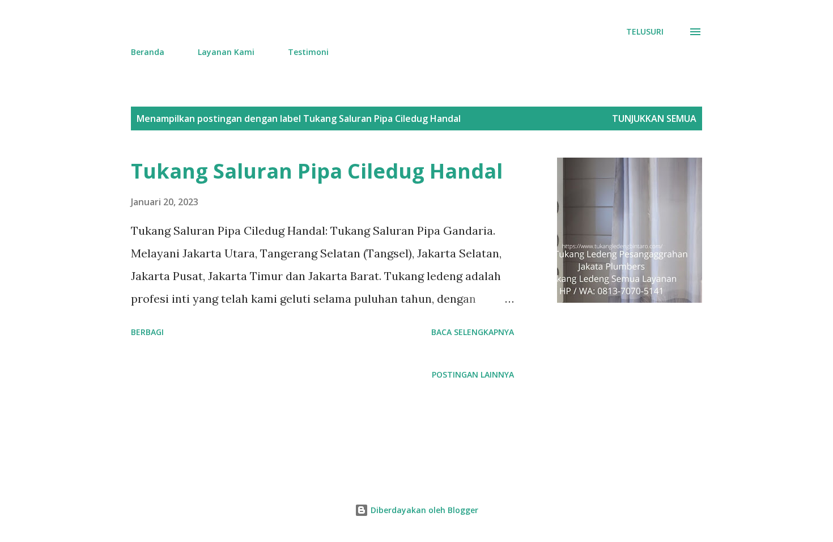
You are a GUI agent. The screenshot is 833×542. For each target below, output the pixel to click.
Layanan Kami (226, 51)
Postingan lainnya (473, 374)
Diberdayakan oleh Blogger (423, 510)
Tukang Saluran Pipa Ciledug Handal (317, 171)
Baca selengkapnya (472, 332)
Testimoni (308, 51)
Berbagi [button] (147, 332)
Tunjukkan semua (654, 118)
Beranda (147, 51)
